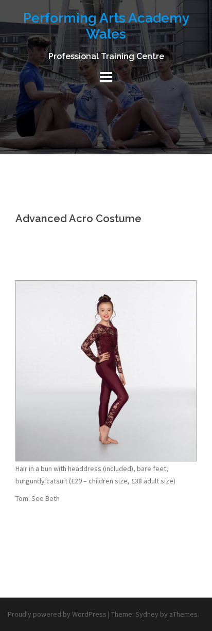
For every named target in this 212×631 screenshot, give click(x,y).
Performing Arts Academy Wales (106, 26)
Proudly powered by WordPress (57, 614)
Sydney (146, 614)
